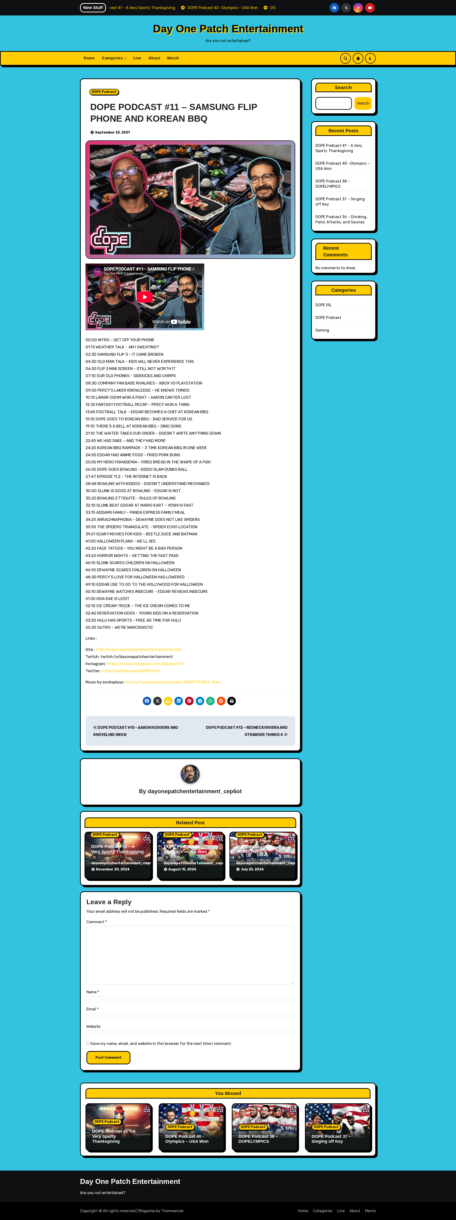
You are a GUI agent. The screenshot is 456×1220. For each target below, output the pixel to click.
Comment (96, 922)
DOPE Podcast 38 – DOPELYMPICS (256, 849)
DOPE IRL (323, 305)
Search (343, 87)
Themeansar (172, 1211)
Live (137, 58)
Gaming (322, 330)
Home (89, 58)
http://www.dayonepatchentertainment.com (139, 649)
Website (93, 1026)
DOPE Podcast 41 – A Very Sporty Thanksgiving (117, 849)
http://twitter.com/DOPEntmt (131, 670)
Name (92, 992)
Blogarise (146, 1211)
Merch (173, 58)
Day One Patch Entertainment (228, 29)
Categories (113, 58)
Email (92, 1009)
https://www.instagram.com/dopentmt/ (145, 663)
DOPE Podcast (104, 92)
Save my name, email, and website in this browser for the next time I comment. (161, 1043)
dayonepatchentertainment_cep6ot (195, 791)
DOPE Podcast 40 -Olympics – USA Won (185, 849)
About (154, 58)
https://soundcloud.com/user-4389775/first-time (173, 682)
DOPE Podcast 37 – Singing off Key (331, 1139)
